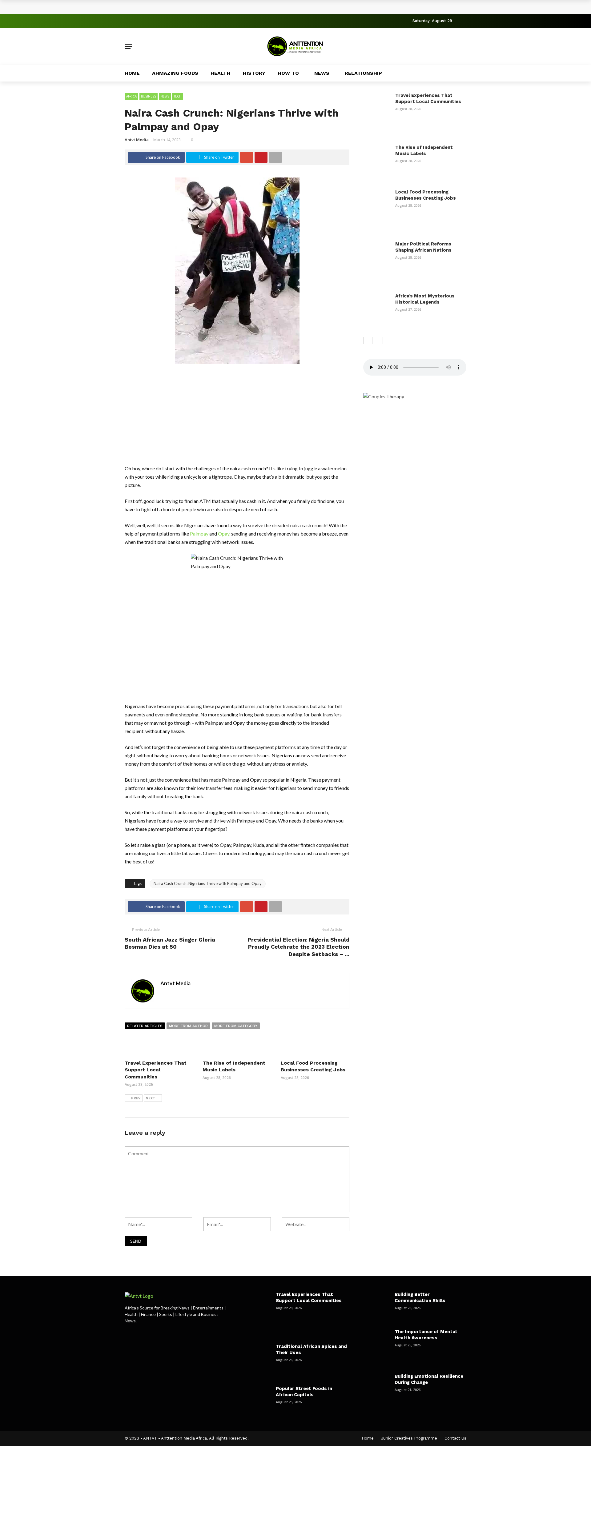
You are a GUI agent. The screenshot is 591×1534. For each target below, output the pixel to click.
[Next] (378, 340)
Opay (223, 533)
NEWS (321, 73)
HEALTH (221, 73)
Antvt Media (137, 139)
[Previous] (367, 340)
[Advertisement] (237, 419)
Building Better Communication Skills (420, 1297)
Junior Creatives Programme (409, 1438)
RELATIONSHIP (363, 73)
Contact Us (455, 1438)
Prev (136, 1098)
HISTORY (254, 73)
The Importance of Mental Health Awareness (426, 1335)
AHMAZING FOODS (175, 73)
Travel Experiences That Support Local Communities (195, 6)
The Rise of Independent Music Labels (424, 150)
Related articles (145, 1026)
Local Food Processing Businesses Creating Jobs (425, 195)
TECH (178, 96)
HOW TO (288, 73)
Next (150, 1098)
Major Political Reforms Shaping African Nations (423, 247)
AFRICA (131, 96)
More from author (188, 1026)
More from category (235, 1026)
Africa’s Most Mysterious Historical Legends (425, 299)
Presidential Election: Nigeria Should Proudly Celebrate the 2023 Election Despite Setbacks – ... (298, 946)
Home (132, 73)
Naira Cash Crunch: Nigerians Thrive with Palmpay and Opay (208, 883)
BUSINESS (148, 96)
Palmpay (199, 533)
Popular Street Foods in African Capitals (304, 1391)
